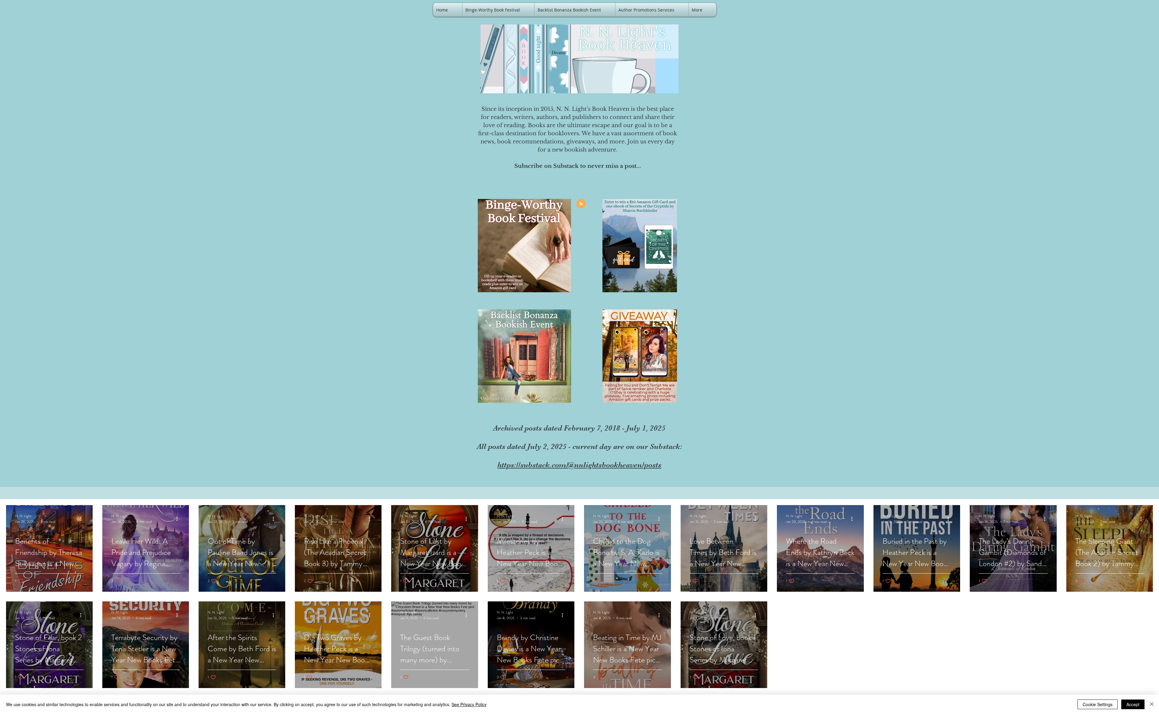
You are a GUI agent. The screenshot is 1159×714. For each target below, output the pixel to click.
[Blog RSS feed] (581, 204)
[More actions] (82, 518)
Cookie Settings (1098, 704)
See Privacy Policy (469, 704)
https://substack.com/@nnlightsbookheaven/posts (579, 464)
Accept (1132, 704)
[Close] (1151, 704)
